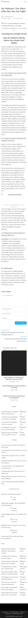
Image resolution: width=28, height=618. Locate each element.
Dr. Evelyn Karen (8, 16)
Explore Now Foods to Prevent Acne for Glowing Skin (14, 397)
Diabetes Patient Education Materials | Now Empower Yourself (8, 551)
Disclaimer (22, 612)
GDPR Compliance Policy (17, 613)
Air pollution (5, 239)
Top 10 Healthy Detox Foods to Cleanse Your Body (14, 386)
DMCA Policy (8, 613)
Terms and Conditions (14, 612)
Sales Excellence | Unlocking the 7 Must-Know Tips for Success (14, 378)
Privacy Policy (5, 612)
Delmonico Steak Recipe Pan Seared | (11, 494)
